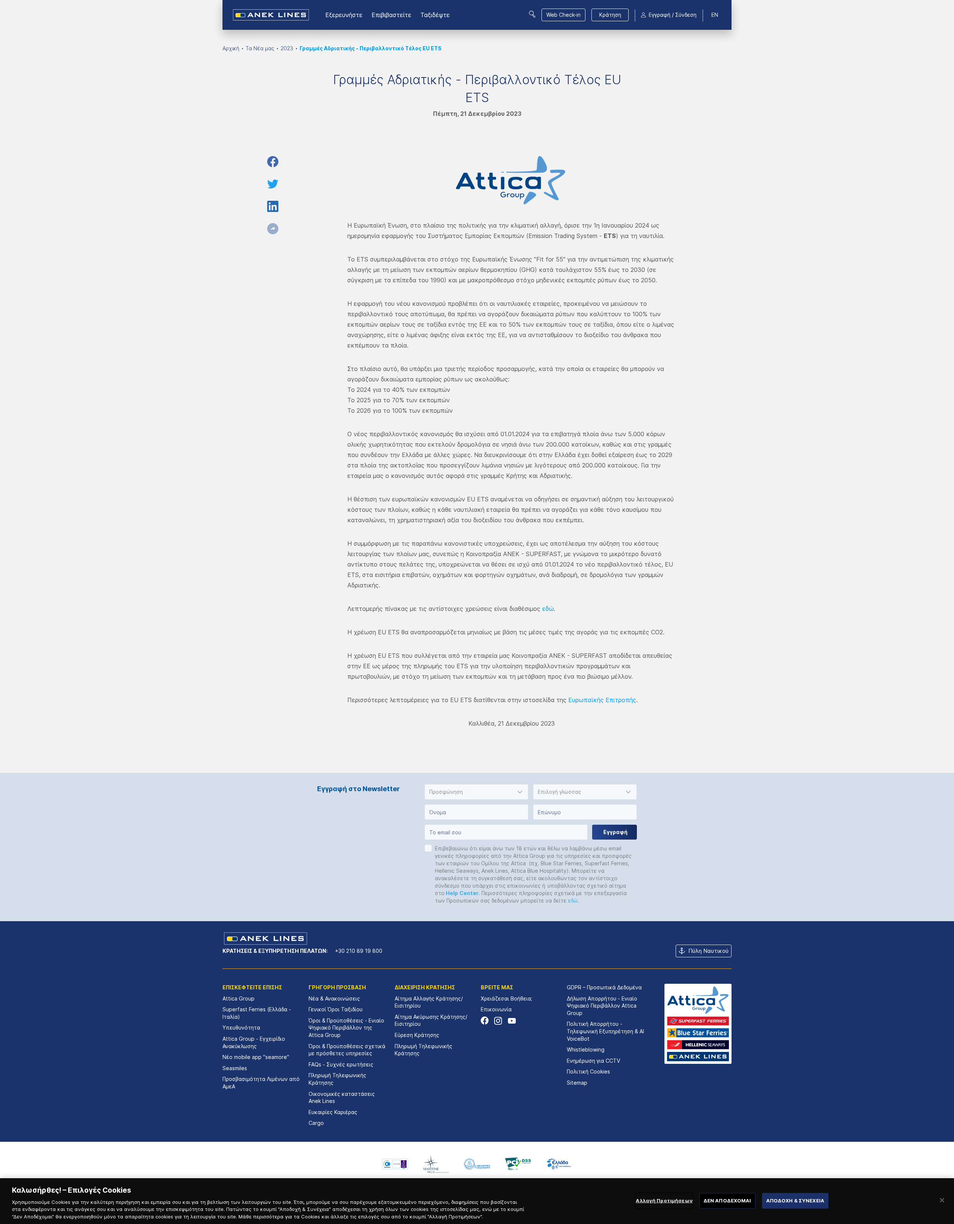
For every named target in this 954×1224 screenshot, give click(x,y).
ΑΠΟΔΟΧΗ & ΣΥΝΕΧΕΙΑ (795, 1201)
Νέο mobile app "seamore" (255, 1057)
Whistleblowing (585, 1049)
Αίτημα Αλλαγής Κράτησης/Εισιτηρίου (429, 1002)
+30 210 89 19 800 (358, 951)
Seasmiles (234, 1068)
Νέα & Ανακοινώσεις (334, 998)
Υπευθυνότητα (241, 1027)
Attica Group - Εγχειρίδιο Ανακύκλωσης (253, 1042)
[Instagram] (498, 1021)
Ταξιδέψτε (435, 15)
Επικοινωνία (496, 1009)
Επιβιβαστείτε (391, 15)
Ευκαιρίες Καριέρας (333, 1112)
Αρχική (230, 48)
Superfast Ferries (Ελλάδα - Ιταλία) (256, 1013)
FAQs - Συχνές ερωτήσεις (341, 1064)
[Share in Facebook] (272, 161)
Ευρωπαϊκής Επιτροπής (602, 700)
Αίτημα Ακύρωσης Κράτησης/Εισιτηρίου (431, 1020)
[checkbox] (428, 848)
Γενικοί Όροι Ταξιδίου (336, 1009)
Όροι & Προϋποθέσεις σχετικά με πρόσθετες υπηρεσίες (347, 1050)
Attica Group (238, 998)
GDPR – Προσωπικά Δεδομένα (604, 987)
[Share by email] (272, 228)
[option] (395, 1164)
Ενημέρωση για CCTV (593, 1060)
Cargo (316, 1123)
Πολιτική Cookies (588, 1071)
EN (714, 15)
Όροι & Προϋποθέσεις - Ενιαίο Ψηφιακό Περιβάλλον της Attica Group (346, 1027)
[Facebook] (485, 1021)
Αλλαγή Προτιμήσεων (664, 1201)
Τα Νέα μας (260, 48)
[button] (476, 791)
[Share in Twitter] (272, 184)
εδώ (548, 608)
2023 (287, 48)
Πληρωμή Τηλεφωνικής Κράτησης (337, 1079)
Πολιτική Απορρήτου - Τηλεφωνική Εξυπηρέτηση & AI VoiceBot (605, 1031)
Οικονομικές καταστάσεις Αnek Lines (342, 1097)
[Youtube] (511, 1021)
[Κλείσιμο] (942, 1200)
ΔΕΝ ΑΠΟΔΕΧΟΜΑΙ (727, 1201)
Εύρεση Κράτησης (417, 1035)
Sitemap (577, 1082)
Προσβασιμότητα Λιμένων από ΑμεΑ (261, 1083)
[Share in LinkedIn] (272, 206)
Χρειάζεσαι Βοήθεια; (506, 998)
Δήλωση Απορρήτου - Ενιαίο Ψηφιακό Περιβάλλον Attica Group (602, 1005)
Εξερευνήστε (344, 15)
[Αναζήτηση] (532, 14)
